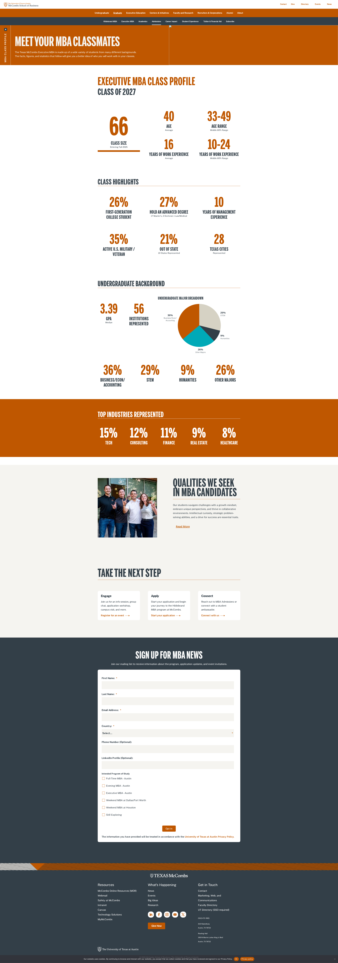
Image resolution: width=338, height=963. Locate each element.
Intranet (102, 905)
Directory (305, 4)
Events (318, 4)
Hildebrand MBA (110, 21)
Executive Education (135, 13)
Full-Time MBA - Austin (118, 778)
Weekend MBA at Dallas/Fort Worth (126, 800)
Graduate (117, 13)
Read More (183, 526)
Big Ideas (153, 900)
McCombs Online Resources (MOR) (117, 890)
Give (293, 4)
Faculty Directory (207, 905)
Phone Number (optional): (117, 742)
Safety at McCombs (109, 900)
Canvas (102, 909)
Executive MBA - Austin (119, 793)
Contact (283, 4)
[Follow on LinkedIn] (151, 915)
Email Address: (111, 710)
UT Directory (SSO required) (213, 909)
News (329, 4)
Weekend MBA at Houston (121, 807)
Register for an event (112, 615)
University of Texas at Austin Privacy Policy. (209, 836)
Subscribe (230, 21)
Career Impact (171, 21)
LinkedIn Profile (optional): (117, 758)
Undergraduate (102, 13)
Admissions (156, 21)
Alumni (229, 13)
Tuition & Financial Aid (212, 21)
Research (153, 905)
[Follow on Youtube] (175, 915)
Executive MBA (127, 21)
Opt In (169, 828)
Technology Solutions (110, 914)
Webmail (102, 895)
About (240, 13)
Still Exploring (114, 814)
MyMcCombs (105, 919)
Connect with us (210, 615)
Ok (236, 959)
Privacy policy (247, 959)
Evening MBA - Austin (118, 785)
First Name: (109, 678)
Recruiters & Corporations (210, 13)
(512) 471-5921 (204, 918)
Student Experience (190, 21)
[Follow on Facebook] (159, 915)
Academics (143, 21)
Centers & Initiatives (159, 13)
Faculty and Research (183, 13)
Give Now (156, 925)
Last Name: (109, 694)
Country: (108, 726)
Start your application (163, 615)
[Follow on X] (183, 915)
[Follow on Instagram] (167, 915)
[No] (334, 959)
